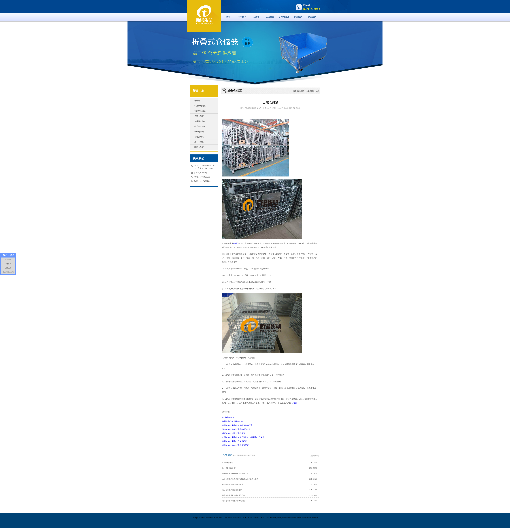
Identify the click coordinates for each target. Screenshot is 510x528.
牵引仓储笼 (199, 142)
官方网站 (312, 17)
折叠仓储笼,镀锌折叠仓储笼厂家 (235, 445)
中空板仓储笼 (200, 106)
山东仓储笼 (288, 108)
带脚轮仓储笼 (200, 111)
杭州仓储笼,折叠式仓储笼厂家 (234, 441)
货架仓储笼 (199, 116)
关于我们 (242, 17)
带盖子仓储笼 (200, 126)
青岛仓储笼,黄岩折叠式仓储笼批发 (236, 429)
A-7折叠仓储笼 (228, 417)
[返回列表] (314, 456)
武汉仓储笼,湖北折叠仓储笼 (233, 433)
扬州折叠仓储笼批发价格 (232, 421)
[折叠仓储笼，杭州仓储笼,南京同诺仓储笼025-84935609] (204, 15)
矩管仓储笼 (199, 132)
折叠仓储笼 (310, 91)
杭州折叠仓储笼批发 (229, 468)
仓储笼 (256, 17)
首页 (228, 17)
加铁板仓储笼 (200, 121)
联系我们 (298, 17)
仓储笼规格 (284, 17)
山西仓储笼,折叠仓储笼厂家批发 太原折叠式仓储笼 (243, 437)
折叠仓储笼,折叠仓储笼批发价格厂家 (237, 425)
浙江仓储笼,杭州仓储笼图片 (232, 490)
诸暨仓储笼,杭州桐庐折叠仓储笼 (233, 501)
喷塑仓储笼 (199, 147)
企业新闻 (270, 17)
